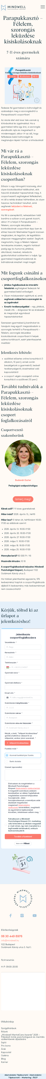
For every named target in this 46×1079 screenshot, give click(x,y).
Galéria (5, 1055)
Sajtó (3, 1042)
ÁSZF (35, 1078)
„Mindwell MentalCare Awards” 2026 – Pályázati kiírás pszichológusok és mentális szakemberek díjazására (23, 1037)
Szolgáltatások (8, 1028)
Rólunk (4, 1031)
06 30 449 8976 (11, 936)
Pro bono (6, 1045)
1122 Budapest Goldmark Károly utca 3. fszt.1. (16, 945)
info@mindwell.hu (10, 940)
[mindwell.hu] (18, 7)
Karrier (4, 1062)
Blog (3, 1059)
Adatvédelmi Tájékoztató (16, 1075)
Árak (3, 1049)
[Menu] (41, 7)
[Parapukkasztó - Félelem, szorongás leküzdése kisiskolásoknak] (23, 85)
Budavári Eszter (23, 480)
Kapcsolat (6, 1052)
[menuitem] (41, 7)
